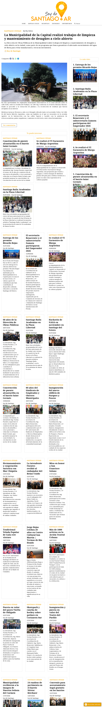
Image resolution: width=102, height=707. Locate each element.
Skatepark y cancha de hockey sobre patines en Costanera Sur (34, 612)
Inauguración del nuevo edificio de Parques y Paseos (56, 392)
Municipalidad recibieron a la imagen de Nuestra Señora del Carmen (11, 687)
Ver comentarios (9, 125)
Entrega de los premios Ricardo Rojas (10, 240)
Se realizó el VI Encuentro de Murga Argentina (50, 142)
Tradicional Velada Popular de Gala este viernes (11, 533)
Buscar (78, 23)
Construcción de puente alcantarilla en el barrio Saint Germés (16, 144)
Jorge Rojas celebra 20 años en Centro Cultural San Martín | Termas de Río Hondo (35, 535)
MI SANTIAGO (45, 23)
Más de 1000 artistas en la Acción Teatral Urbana (57, 533)
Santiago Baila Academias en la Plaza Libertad (17, 190)
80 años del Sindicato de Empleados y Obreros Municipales (32, 392)
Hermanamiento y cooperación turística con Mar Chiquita (12, 467)
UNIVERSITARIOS (67, 23)
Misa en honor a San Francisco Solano (57, 467)
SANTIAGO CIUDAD (33, 23)
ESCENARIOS (55, 23)
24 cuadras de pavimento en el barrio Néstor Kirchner (35, 687)
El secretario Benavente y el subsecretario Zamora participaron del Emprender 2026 (34, 243)
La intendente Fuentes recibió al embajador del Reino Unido (34, 468)
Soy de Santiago (13, 51)
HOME (24, 23)
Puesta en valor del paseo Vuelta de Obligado (11, 610)
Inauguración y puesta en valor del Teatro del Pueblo (57, 612)
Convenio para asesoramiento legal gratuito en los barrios (57, 686)
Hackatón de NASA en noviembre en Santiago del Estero (56, 324)
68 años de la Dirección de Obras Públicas (11, 322)
